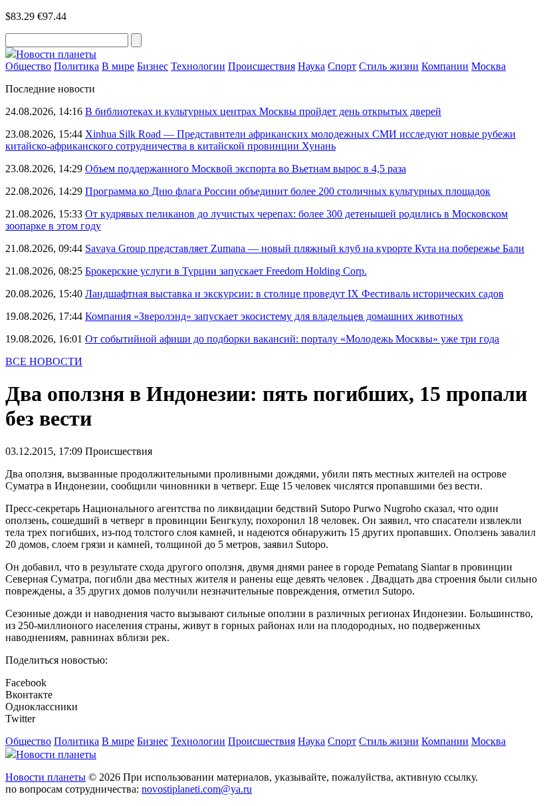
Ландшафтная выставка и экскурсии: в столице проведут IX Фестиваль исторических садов (294, 293)
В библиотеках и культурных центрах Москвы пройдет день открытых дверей (263, 111)
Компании (445, 66)
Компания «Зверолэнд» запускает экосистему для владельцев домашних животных (274, 316)
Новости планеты (45, 777)
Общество (28, 66)
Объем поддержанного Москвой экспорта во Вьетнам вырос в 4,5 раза (245, 168)
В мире (118, 66)
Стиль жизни (389, 66)
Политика (76, 66)
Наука (311, 66)
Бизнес (152, 66)
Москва (488, 66)
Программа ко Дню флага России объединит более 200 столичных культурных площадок (287, 191)
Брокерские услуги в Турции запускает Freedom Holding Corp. (226, 271)
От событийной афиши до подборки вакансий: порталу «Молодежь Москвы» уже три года (292, 338)
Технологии (198, 66)
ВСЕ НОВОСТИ (43, 361)
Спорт (342, 66)
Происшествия (261, 66)
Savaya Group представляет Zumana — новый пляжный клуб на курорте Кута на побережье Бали (304, 248)
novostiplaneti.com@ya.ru (197, 789)
